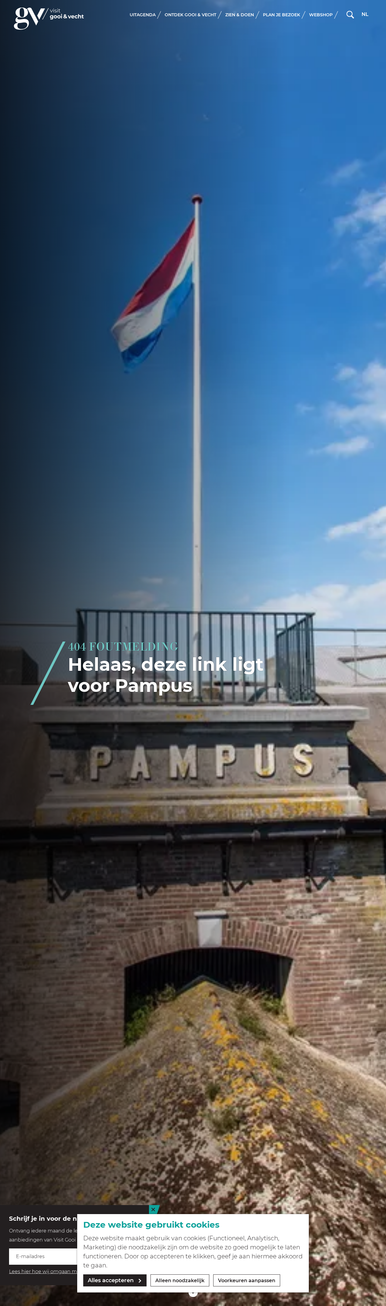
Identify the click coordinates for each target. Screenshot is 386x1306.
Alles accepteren (111, 1280)
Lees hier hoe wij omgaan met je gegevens (60, 1271)
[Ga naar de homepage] (49, 18)
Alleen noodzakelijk (179, 1280)
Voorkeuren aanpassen (246, 1280)
